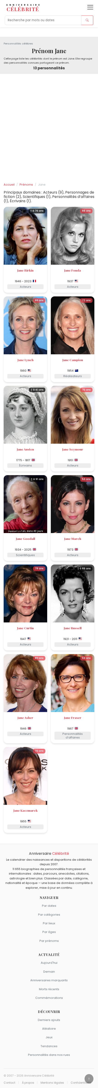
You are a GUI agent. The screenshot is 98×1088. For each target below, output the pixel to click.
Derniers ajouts (49, 1020)
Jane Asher (25, 717)
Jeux (49, 1037)
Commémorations (49, 998)
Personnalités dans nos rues (49, 1055)
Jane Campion (72, 360)
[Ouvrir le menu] (90, 7)
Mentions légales (52, 1082)
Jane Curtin (25, 628)
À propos (28, 1082)
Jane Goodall (25, 538)
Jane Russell (73, 628)
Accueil (9, 184)
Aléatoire (49, 1029)
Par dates (49, 906)
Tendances (49, 1046)
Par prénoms (49, 941)
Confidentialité (81, 1082)
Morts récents (49, 989)
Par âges (49, 932)
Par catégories (49, 915)
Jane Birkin (25, 270)
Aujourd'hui (49, 963)
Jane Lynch (26, 360)
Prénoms (26, 184)
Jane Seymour (72, 449)
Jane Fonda (72, 270)
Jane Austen (25, 449)
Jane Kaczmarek (25, 810)
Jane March (72, 538)
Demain (49, 972)
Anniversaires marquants (49, 980)
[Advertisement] (49, 128)
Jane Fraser (72, 717)
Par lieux (49, 923)
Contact (9, 1082)
